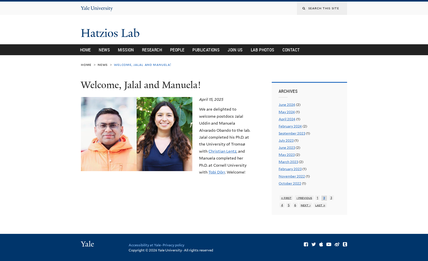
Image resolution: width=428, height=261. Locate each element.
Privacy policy (173, 245)
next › (306, 205)
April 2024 (287, 119)
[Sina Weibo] (337, 244)
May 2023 (287, 155)
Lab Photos (262, 50)
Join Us (235, 50)
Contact (291, 50)
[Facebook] (306, 244)
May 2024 (287, 112)
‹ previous (304, 198)
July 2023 (286, 140)
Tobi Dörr (216, 172)
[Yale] (88, 245)
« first (286, 198)
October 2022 (290, 183)
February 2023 (290, 169)
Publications (206, 50)
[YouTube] (328, 244)
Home (85, 50)
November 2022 (292, 176)
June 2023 (287, 148)
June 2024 (287, 105)
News (104, 50)
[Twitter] (313, 244)
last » (320, 205)
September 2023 (292, 133)
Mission (126, 50)
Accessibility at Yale (145, 245)
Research (152, 50)
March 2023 (288, 162)
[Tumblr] (345, 244)
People (177, 50)
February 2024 (290, 126)
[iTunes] (321, 244)
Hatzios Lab (112, 33)
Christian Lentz (222, 151)
